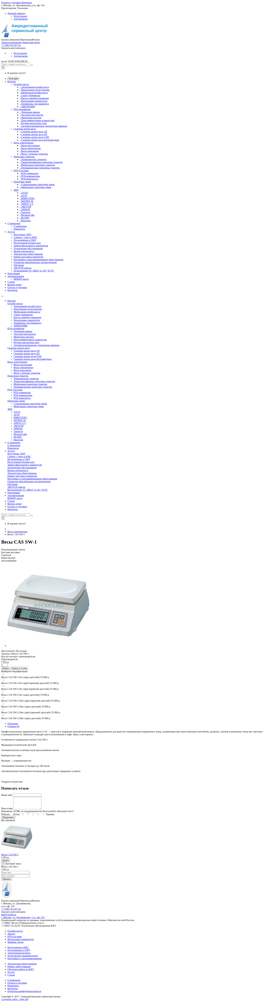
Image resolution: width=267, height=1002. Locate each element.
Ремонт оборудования (18, 966)
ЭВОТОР (19, 426)
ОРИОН (18, 428)
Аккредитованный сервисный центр (20, 42)
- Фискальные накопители (33, 101)
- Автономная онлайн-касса (34, 87)
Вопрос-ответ (14, 284)
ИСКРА (18, 437)
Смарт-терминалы (23, 314)
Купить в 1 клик (19, 668)
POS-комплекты (22, 398)
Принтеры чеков (22, 181)
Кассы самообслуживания (27, 317)
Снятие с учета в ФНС (25, 237)
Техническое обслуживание (28, 248)
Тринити (18, 431)
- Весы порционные (30, 148)
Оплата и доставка (11, 2)
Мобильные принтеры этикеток (30, 384)
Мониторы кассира (24, 337)
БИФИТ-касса (21, 279)
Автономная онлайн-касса (27, 306)
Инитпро (18, 439)
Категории (13, 78)
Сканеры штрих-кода (25, 129)
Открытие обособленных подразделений (35, 262)
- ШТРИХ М (26, 201)
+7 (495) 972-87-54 (11, 45)
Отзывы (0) (13, 726)
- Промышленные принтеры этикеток (40, 167)
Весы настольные (23, 364)
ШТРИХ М (19, 420)
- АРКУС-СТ (27, 204)
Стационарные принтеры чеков (30, 403)
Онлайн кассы (21, 84)
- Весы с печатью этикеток (34, 154)
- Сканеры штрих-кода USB (34, 137)
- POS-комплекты (29, 179)
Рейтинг (5, 814)
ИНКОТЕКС (20, 417)
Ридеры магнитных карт (26, 342)
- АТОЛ (24, 192)
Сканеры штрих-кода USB (27, 356)
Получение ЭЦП (22, 234)
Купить (5, 668)
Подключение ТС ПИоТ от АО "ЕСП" (34, 270)
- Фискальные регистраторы (35, 90)
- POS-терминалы (29, 173)
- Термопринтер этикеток (33, 159)
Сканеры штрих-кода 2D (27, 353)
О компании (13, 223)
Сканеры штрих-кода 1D (27, 350)
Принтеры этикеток (24, 156)
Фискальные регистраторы (28, 309)
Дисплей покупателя (25, 334)
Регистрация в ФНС (18, 947)
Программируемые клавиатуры (30, 339)
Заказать (6, 879)
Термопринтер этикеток (26, 378)
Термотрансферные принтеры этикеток (34, 381)
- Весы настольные (30, 145)
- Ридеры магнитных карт (33, 123)
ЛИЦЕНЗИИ (20, 325)
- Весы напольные (29, 151)
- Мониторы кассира (30, 117)
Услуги (11, 231)
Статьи (11, 282)
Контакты (26, 2)
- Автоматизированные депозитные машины (43, 126)
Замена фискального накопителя (31, 245)
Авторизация (21, 19)
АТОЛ (17, 412)
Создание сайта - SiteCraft (14, 999)
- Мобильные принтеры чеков (35, 187)
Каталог (11, 81)
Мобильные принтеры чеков (29, 406)
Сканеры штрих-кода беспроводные (33, 359)
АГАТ (17, 414)
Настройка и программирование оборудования (38, 259)
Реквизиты (19, 229)
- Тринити (25, 212)
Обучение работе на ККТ (20, 969)
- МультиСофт (27, 215)
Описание (12, 723)
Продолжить (8, 817)
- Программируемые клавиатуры (37, 120)
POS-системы (14, 936)
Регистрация (20, 16)
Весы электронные (24, 142)
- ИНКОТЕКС (27, 198)
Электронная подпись (19, 953)
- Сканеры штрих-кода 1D (33, 131)
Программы (13, 273)
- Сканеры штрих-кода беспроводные (39, 140)
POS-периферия (22, 109)
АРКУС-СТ (20, 423)
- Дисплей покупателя (31, 115)
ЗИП (16, 190)
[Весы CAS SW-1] (48, 645)
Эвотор (11, 933)
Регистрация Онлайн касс (27, 243)
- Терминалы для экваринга (34, 103)
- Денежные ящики (30, 112)
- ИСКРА (24, 218)
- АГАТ (23, 195)
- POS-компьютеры (30, 176)
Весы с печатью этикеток (27, 373)
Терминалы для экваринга (27, 323)
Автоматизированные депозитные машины (36, 345)
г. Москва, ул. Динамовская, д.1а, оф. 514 (22, 917)
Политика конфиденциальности (24, 991)
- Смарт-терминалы (30, 95)
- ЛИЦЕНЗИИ (27, 106)
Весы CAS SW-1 (10, 854)
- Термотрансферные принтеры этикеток (41, 162)
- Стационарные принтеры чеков (37, 184)
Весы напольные (22, 370)
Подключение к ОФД (25, 240)
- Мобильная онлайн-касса (34, 92)
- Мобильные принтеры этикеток (37, 165)
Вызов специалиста (24, 251)
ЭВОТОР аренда (22, 268)
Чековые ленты (15, 942)
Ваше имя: (6, 795)
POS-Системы (21, 170)
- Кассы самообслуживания (34, 98)
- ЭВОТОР (25, 206)
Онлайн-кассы (15, 931)
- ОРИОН (25, 209)
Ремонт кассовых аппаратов (28, 256)
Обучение (19, 265)
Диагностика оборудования (28, 254)
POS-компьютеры (23, 395)
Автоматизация (15, 276)
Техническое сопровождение (22, 955)
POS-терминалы (22, 392)
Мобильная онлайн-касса (27, 312)
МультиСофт (20, 434)
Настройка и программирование (24, 958)
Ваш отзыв (7, 808)
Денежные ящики (23, 331)
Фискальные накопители (27, 320)
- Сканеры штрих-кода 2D (33, 134)
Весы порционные (23, 367)
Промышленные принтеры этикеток (33, 387)
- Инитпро (25, 220)
